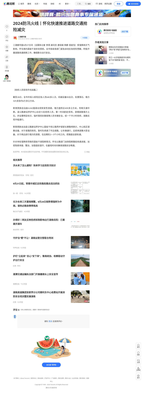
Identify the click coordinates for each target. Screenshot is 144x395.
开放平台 (47, 378)
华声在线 (16, 248)
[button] (124, 31)
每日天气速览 (17, 211)
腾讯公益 (68, 378)
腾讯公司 (48, 388)
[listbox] (51, 231)
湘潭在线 (16, 284)
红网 (14, 266)
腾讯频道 (82, 378)
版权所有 (54, 388)
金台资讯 (16, 229)
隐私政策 (40, 378)
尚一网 (15, 193)
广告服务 (54, 378)
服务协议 (33, 378)
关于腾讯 (16, 378)
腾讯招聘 (61, 378)
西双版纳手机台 (18, 175)
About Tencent (24, 378)
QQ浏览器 (75, 378)
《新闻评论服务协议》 (43, 310)
